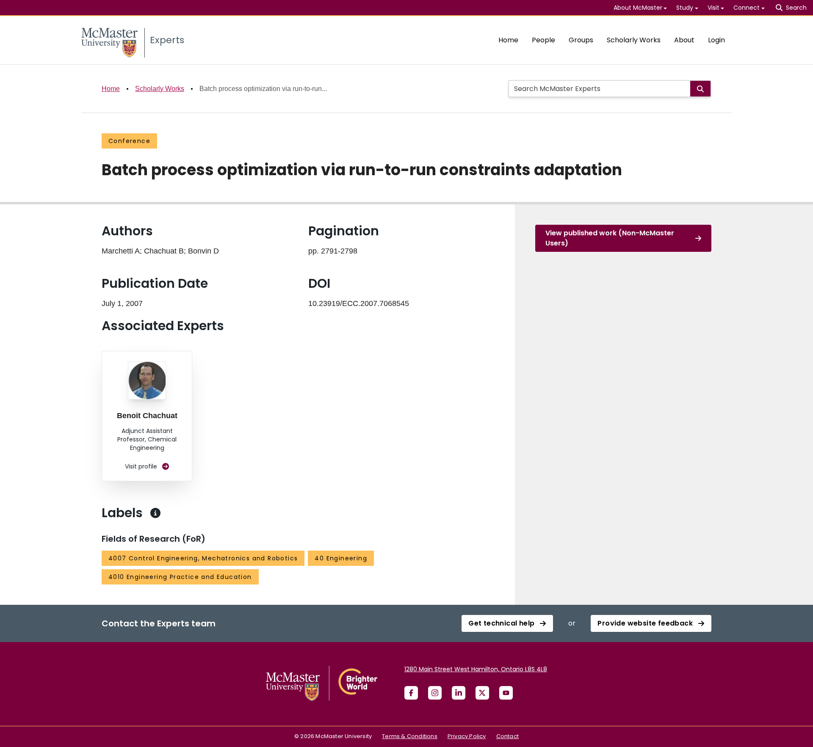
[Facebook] (411, 693)
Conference (129, 141)
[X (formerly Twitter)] (482, 693)
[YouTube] (506, 693)
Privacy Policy (467, 736)
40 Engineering (341, 558)
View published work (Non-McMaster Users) (609, 238)
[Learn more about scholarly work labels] (155, 513)
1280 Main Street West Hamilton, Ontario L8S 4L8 (475, 669)
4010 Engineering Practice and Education (180, 577)
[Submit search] (700, 88)
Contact (507, 736)
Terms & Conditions (409, 736)
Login (716, 40)
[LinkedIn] (458, 693)
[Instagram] (435, 693)
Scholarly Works (634, 40)
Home (508, 40)
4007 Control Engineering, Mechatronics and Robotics (203, 558)
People (543, 40)
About (684, 40)
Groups (581, 40)
